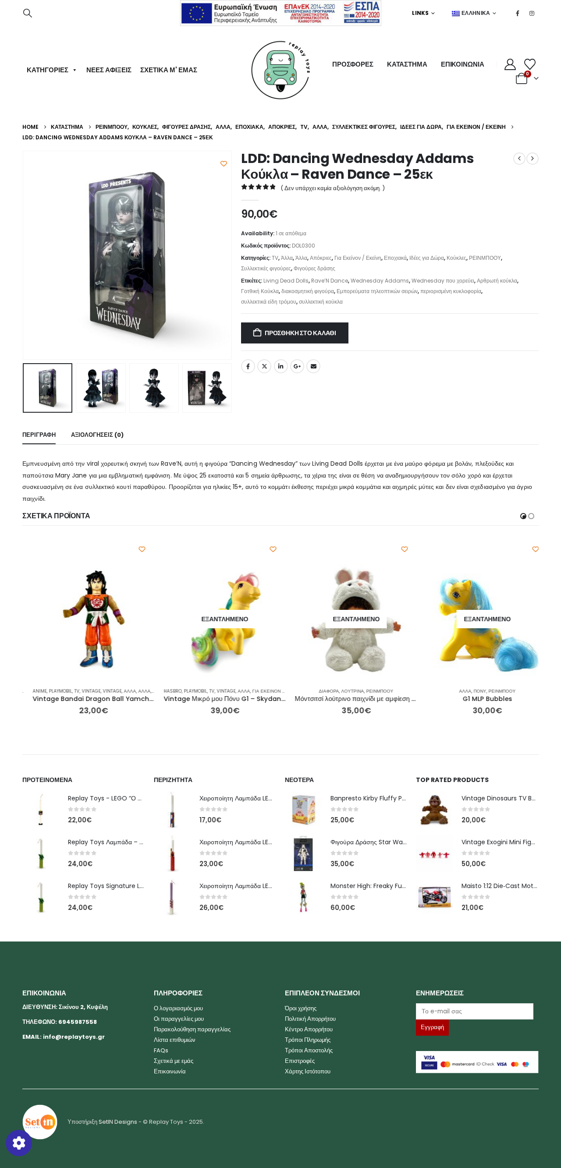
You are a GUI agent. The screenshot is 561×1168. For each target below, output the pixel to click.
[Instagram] (532, 13)
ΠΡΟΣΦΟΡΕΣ (352, 64)
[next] (532, 158)
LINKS (420, 13)
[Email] (477, 1011)
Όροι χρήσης (300, 1008)
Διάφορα (319, 691)
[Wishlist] (530, 64)
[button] (27, 13)
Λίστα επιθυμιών (174, 1040)
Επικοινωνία (170, 1071)
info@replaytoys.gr (74, 1037)
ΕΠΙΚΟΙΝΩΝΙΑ (462, 64)
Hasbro (163, 691)
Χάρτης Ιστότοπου (307, 1071)
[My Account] (510, 64)
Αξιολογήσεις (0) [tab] (97, 435)
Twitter (264, 366)
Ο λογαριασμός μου (178, 1008)
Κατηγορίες (47, 69)
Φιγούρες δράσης (314, 268)
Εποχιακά (395, 258)
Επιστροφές (300, 1061)
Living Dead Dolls (286, 280)
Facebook (248, 366)
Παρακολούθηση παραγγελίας (192, 1029)
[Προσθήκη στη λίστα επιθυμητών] (224, 163)
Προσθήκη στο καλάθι (300, 333)
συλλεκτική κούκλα (321, 301)
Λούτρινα (342, 691)
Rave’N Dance (329, 280)
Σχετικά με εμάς (173, 1061)
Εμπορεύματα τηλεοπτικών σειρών (377, 291)
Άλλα (287, 258)
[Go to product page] (84, 619)
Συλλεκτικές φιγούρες (266, 268)
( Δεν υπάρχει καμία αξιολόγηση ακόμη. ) (332, 188)
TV (275, 258)
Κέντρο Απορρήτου (309, 1029)
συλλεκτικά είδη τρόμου (268, 301)
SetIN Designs (118, 1121)
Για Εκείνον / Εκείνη (357, 258)
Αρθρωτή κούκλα (497, 280)
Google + (297, 366)
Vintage (81, 691)
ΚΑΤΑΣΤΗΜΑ (407, 64)
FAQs (161, 1050)
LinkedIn (281, 366)
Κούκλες (456, 258)
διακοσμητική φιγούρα (307, 291)
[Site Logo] (280, 70)
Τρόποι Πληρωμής (307, 1040)
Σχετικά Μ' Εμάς (168, 69)
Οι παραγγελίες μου (179, 1019)
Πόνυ (470, 691)
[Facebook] (517, 13)
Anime (30, 691)
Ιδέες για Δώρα (426, 258)
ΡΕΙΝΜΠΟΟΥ (485, 258)
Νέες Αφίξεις (108, 69)
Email (313, 366)
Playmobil (50, 691)
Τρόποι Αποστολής (309, 1050)
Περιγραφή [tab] (39, 435)
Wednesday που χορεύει (443, 280)
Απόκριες (321, 258)
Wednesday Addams (380, 280)
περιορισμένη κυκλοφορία (450, 291)
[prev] (519, 158)
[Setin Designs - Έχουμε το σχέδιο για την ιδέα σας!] (39, 1121)
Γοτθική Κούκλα (260, 291)
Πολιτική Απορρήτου (310, 1019)
